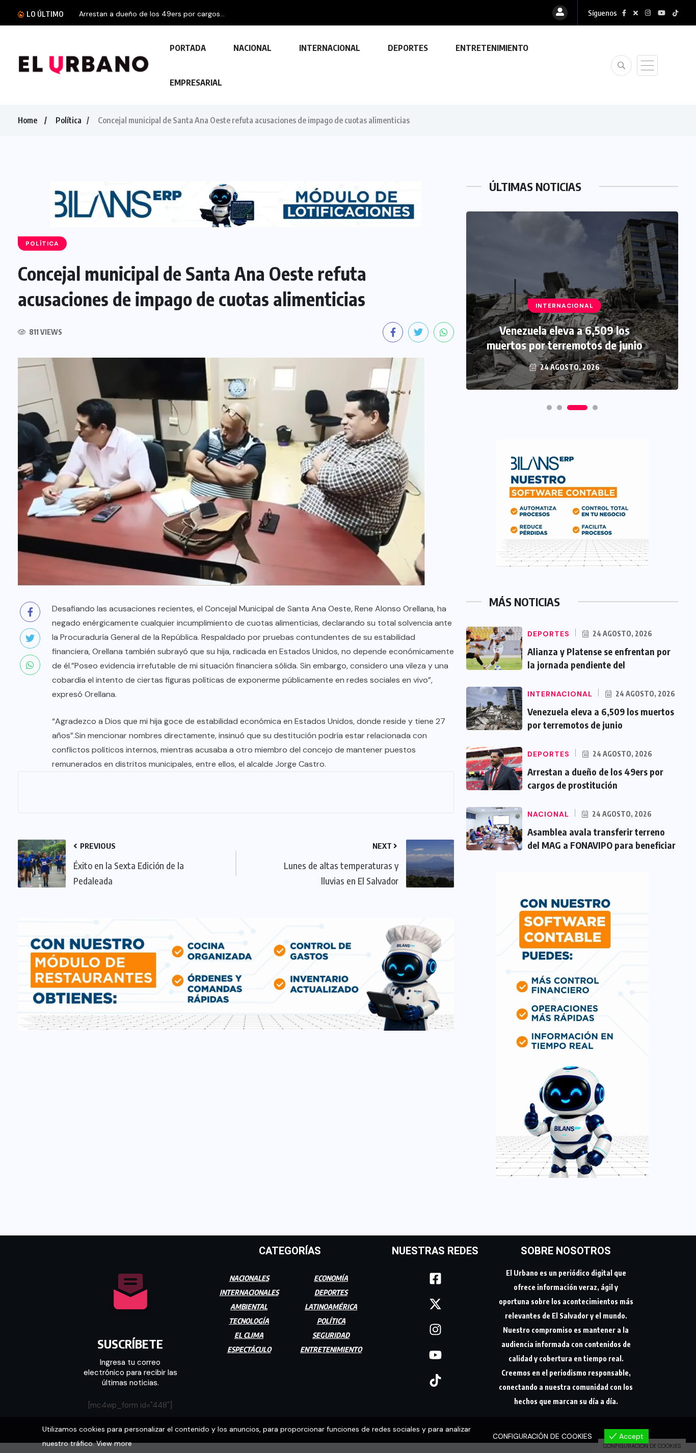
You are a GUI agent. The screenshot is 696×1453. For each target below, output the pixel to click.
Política (69, 120)
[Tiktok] (435, 1380)
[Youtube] (435, 1355)
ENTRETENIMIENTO (492, 48)
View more (114, 1443)
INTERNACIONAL (329, 48)
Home (27, 120)
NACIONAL (252, 48)
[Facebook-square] (435, 1278)
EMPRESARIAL (196, 82)
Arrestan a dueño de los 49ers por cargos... (152, 13)
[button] (549, 407)
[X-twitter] (435, 1304)
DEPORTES (408, 48)
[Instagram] (435, 1329)
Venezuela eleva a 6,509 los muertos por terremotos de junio (565, 337)
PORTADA (188, 48)
